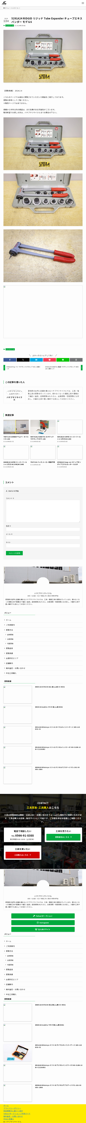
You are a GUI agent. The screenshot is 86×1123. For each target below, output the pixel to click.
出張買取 (10, 639)
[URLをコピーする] (76, 360)
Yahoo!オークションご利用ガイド (16, 1113)
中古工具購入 (11, 673)
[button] (9, 360)
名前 (8, 526)
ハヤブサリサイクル (14, 398)
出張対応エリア (12, 658)
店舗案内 (9, 663)
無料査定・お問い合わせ (15, 668)
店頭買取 (10, 634)
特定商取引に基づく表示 (13, 1111)
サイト (8, 542)
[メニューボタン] (83, 3)
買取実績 (9, 653)
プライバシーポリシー (12, 1108)
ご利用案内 (10, 625)
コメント (10, 498)
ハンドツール (9, 25)
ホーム (8, 620)
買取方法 (9, 630)
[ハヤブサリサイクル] (4, 3)
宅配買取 (10, 643)
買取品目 (9, 648)
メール (9, 534)
